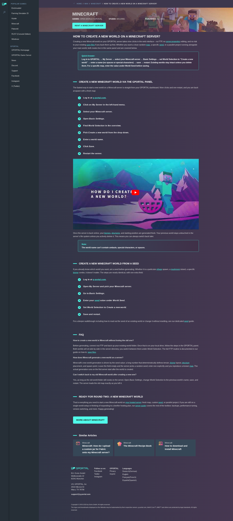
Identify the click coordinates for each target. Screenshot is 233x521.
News (14, 60)
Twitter (97, 474)
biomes (107, 233)
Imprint (112, 474)
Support (15, 71)
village (159, 269)
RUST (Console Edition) (21, 34)
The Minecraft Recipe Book (138, 446)
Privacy (113, 471)
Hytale (14, 18)
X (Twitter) (16, 86)
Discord (15, 65)
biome (75, 273)
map (148, 45)
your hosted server (133, 402)
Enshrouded (16, 8)
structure (185, 363)
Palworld (15, 29)
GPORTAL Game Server (21, 55)
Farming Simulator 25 (20, 13)
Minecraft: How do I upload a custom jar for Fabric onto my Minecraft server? (96, 449)
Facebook (15, 76)
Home (79, 4)
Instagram (16, 81)
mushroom (175, 269)
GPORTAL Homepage (20, 50)
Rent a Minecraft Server (89, 26)
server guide (140, 406)
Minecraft (15, 24)
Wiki (86, 4)
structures (116, 233)
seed (161, 45)
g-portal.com (99, 98)
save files (91, 45)
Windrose (15, 39)
